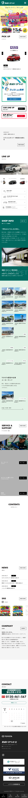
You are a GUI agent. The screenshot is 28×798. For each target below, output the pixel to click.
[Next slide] (25, 53)
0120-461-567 (7, 746)
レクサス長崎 (14, 778)
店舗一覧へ (23, 221)
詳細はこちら (14, 702)
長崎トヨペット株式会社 (9, 742)
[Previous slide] (2, 53)
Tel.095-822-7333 (6, 748)
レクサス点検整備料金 (14, 784)
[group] (14, 20)
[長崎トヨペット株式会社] (8, 3)
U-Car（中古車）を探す (6, 407)
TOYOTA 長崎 (7, 736)
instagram (3, 755)
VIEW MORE (22, 36)
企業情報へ (23, 628)
